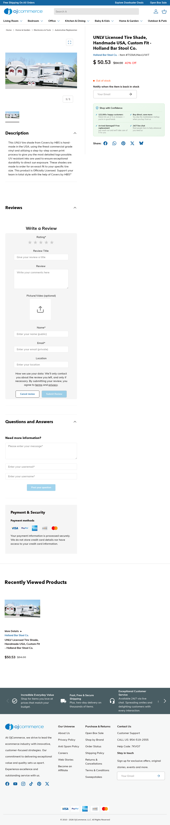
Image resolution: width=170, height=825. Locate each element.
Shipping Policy (94, 753)
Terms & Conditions (97, 770)
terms (38, 384)
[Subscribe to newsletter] (158, 776)
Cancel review (27, 394)
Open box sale (158, 2)
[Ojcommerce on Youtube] (16, 782)
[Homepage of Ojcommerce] (23, 11)
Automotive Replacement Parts (69, 30)
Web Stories (65, 759)
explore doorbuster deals (129, 2)
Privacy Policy (66, 739)
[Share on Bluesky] (141, 143)
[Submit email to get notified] (130, 94)
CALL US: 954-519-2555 (133, 739)
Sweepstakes (93, 777)
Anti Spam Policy (68, 746)
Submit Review (54, 394)
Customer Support (128, 733)
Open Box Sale (94, 733)
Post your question (41, 487)
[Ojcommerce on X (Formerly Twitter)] (47, 782)
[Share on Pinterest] (123, 143)
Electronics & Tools (42, 30)
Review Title (41, 250)
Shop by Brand (94, 739)
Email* (41, 343)
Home (9, 30)
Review (40, 266)
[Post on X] (132, 143)
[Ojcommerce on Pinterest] (39, 782)
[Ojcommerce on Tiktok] (32, 782)
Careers (63, 753)
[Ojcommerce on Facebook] (8, 782)
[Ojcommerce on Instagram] (24, 782)
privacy (53, 384)
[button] (30, 242)
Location (41, 358)
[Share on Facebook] (105, 143)
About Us (64, 733)
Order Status (93, 746)
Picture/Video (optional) (41, 295)
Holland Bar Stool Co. (105, 54)
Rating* (41, 237)
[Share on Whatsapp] (114, 143)
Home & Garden (22, 30)
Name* (41, 327)
